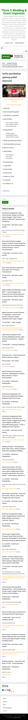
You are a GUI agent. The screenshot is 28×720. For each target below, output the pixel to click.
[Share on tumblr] (14, 692)
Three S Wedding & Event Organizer (14, 12)
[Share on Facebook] (3, 690)
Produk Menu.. (6, 190)
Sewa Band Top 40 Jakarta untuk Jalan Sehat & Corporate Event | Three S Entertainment (19, 56)
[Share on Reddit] (7, 690)
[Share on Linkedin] (11, 692)
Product (5, 701)
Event (4, 704)
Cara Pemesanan (7, 707)
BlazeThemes (17, 717)
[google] (15, 6)
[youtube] (16, 6)
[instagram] (12, 6)
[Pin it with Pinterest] (9, 690)
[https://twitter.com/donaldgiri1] (5, 690)
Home (4, 698)
